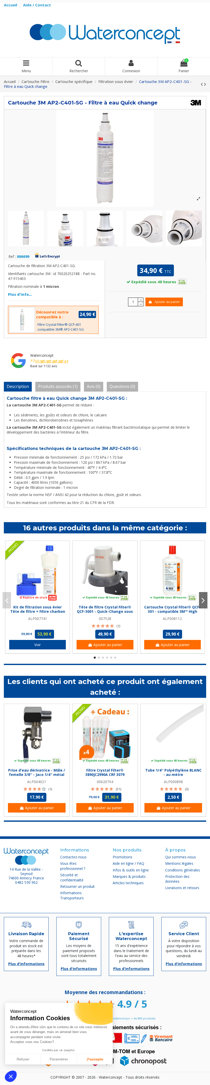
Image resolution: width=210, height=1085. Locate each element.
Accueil (11, 4)
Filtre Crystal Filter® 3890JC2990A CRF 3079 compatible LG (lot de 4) (105, 774)
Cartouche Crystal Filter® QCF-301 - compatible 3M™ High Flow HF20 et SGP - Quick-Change (172, 613)
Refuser (23, 1059)
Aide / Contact (37, 4)
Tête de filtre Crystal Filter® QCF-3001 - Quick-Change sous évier (105, 611)
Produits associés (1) (58, 386)
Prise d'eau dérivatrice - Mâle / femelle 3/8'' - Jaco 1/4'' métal (36, 772)
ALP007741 (37, 618)
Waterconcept (42, 355)
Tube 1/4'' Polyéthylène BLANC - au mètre (173, 772)
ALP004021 (36, 781)
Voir (37, 644)
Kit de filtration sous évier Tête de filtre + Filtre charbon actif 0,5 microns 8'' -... (37, 611)
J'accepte (95, 1059)
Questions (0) (122, 386)
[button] (11, 1076)
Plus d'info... (20, 294)
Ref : (12, 257)
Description (18, 386)
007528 (105, 618)
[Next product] (205, 84)
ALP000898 (173, 781)
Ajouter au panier (167, 302)
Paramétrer (59, 1059)
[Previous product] (202, 84)
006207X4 (105, 781)
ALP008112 (172, 618)
